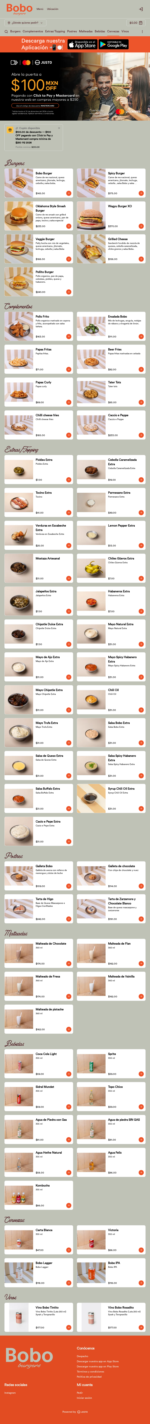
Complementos (33, 31)
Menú (40, 9)
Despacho (82, 1356)
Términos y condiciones (90, 1371)
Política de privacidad (89, 1377)
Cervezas (113, 31)
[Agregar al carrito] (68, 193)
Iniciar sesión (84, 1398)
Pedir (80, 1393)
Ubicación (52, 9)
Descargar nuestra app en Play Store (98, 1366)
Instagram (10, 1393)
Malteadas (86, 31)
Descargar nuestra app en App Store (98, 1361)
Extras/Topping (55, 31)
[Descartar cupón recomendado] (59, 128)
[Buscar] (6, 31)
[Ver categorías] (142, 31)
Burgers (15, 31)
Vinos (125, 31)
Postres (72, 31)
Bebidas (100, 31)
